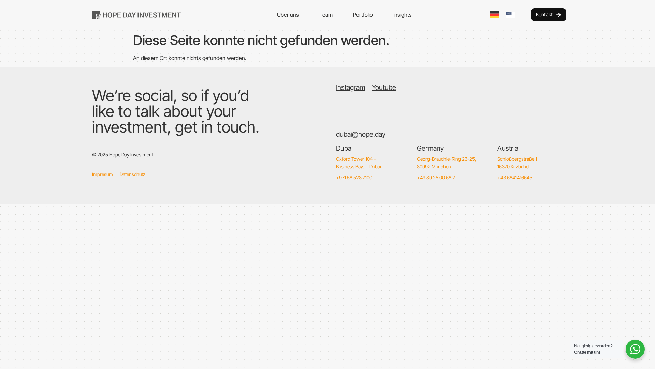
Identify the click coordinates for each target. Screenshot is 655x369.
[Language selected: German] (506, 14)
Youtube (384, 87)
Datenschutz (132, 174)
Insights (402, 14)
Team (326, 14)
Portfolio (363, 14)
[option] (512, 15)
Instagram (350, 87)
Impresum (102, 174)
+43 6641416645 (514, 177)
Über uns (288, 14)
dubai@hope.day (360, 134)
